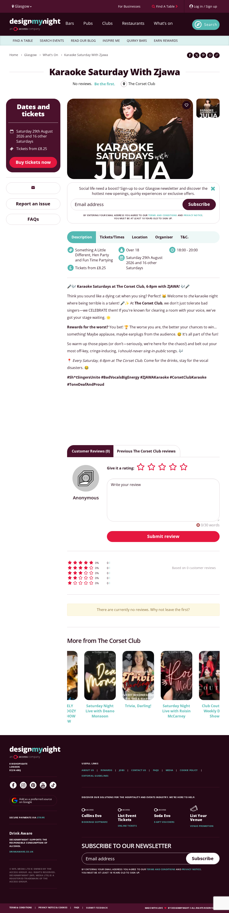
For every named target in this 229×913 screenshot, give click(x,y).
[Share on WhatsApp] (210, 55)
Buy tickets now (33, 162)
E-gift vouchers (164, 821)
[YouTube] (43, 785)
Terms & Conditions (20, 907)
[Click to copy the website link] (217, 55)
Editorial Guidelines (95, 775)
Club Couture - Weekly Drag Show (197, 711)
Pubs (88, 23)
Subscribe (199, 204)
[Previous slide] (76, 684)
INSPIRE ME (111, 40)
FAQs (33, 219)
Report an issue (33, 204)
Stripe (41, 817)
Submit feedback (97, 907)
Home (13, 55)
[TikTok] (53, 785)
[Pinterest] (33, 785)
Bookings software (94, 821)
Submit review (163, 536)
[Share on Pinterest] (203, 55)
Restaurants (133, 23)
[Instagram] (23, 785)
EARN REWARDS (166, 40)
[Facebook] (13, 785)
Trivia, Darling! (121, 705)
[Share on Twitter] (196, 55)
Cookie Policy (189, 770)
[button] (110, 562)
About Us (88, 770)
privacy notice (193, 215)
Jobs (122, 770)
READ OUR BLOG (83, 40)
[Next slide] (210, 684)
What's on (163, 23)
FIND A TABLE (23, 40)
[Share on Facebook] (190, 55)
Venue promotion (201, 826)
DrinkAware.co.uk (21, 851)
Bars (70, 23)
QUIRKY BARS (137, 40)
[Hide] (213, 188)
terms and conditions (162, 215)
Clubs (107, 23)
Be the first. (104, 83)
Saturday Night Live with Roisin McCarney (159, 711)
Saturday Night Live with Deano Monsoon (82, 711)
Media (169, 770)
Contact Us (138, 770)
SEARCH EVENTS (52, 40)
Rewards (106, 770)
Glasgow (30, 55)
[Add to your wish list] (186, 105)
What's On (50, 55)
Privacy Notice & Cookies (53, 907)
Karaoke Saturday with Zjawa (86, 55)
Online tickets (127, 825)
